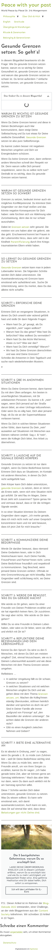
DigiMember (34, 949)
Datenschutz (9, 942)
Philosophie (9, 16)
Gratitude (19, 21)
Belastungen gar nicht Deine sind (20, 812)
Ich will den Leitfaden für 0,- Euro (26, 890)
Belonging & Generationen (16, 37)
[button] (48, 96)
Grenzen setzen (20, 226)
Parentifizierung (20, 241)
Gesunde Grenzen (36, 137)
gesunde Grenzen (11, 488)
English (6, 21)
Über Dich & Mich (31, 16)
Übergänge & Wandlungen (16, 27)
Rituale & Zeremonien (14, 32)
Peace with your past (26, 5)
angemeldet (16, 932)
